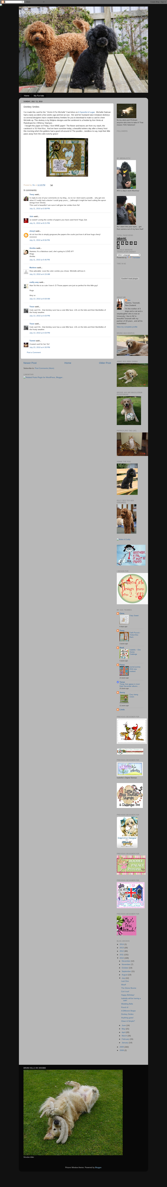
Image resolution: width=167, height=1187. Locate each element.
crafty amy (34, 282)
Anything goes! (127, 1018)
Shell (122, 648)
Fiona (122, 665)
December (126, 961)
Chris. (122, 613)
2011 (122, 955)
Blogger (98, 1167)
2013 (122, 948)
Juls (31, 216)
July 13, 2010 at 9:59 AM (39, 299)
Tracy (31, 194)
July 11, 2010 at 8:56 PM (39, 240)
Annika (32, 248)
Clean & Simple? (128, 1021)
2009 (122, 1047)
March (124, 1036)
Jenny (122, 692)
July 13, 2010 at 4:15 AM (39, 274)
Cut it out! (125, 991)
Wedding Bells (127, 1004)
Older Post (105, 363)
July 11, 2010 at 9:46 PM (39, 260)
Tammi (32, 341)
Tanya (122, 682)
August (125, 975)
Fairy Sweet (134, 616)
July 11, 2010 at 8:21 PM (39, 223)
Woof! (123, 985)
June (124, 1025)
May (124, 1029)
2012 (122, 951)
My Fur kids (39, 96)
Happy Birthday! (127, 995)
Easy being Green (134, 696)
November (126, 964)
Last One (125, 981)
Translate (136, 258)
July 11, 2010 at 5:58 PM (39, 209)
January (125, 1043)
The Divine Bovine (128, 988)
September (126, 971)
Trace (31, 307)
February (126, 1039)
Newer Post (30, 363)
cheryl (32, 231)
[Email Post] (51, 185)
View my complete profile (127, 327)
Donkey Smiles (127, 1014)
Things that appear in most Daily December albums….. (130, 685)
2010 (122, 958)
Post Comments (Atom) (44, 368)
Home (26, 96)
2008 (122, 1050)
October (125, 968)
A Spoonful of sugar (86, 112)
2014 (122, 944)
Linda (122, 710)
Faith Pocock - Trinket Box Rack (135, 635)
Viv (129, 300)
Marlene (33, 268)
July (124, 978)
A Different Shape (128, 1011)
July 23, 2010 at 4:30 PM (39, 347)
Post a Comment (34, 352)
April (124, 1032)
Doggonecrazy (34, 12)
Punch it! (124, 1007)
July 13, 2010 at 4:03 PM (39, 316)
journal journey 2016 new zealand (135, 669)
